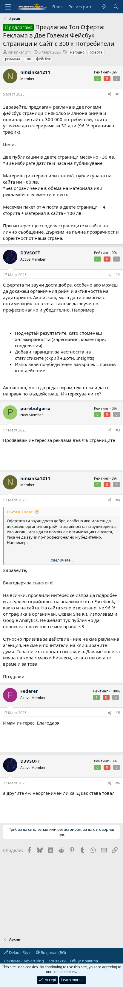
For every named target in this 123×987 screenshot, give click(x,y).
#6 (118, 783)
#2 (118, 274)
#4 (118, 500)
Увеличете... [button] (62, 560)
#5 (118, 712)
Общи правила (84, 960)
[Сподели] (109, 94)
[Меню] (8, 7)
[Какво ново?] (104, 6)
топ (28, 58)
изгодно (77, 52)
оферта (96, 52)
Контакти (57, 960)
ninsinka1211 (19, 52)
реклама (12, 58)
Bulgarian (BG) (53, 952)
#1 (118, 94)
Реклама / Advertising (24, 960)
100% (115, 691)
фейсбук (43, 58)
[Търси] (116, 6)
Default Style (19, 952)
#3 (118, 430)
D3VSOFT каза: (20, 511)
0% (114, 72)
